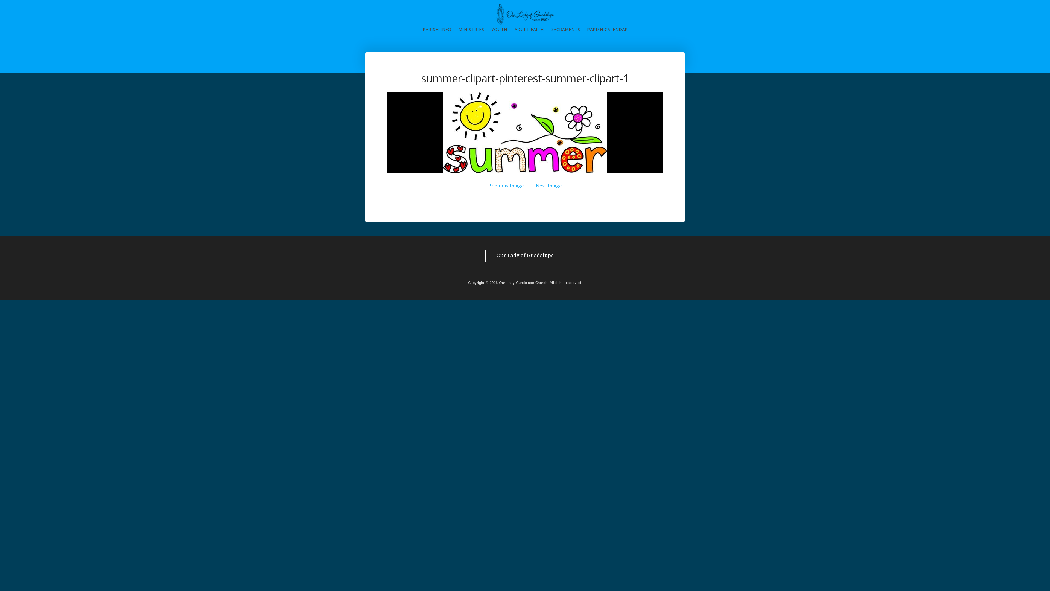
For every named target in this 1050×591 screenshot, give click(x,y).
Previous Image (506, 186)
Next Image (549, 186)
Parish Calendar (607, 29)
